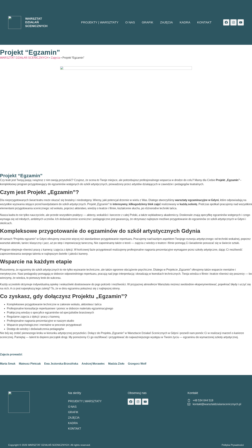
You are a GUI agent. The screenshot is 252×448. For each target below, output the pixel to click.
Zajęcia (166, 22)
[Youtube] (241, 22)
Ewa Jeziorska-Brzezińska (61, 363)
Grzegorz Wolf (137, 363)
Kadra (185, 22)
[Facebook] (226, 22)
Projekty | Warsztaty (99, 22)
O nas (130, 22)
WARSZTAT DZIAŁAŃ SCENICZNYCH (36, 22)
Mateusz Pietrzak (30, 363)
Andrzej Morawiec (93, 363)
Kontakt (204, 22)
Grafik (147, 22)
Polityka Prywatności (233, 445)
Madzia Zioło (116, 363)
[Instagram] (233, 22)
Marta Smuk (7, 363)
